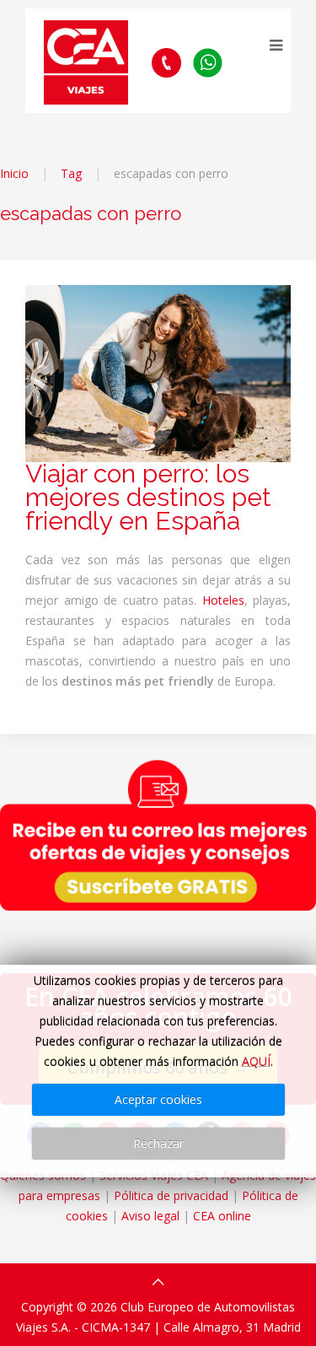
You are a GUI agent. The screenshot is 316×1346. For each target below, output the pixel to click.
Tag (71, 173)
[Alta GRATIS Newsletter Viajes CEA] (158, 835)
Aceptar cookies (158, 1099)
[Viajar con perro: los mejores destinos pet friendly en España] (158, 372)
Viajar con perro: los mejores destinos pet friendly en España (148, 497)
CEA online (222, 1216)
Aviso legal (150, 1216)
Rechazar (158, 1143)
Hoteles (223, 600)
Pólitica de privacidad (171, 1195)
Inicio (14, 173)
